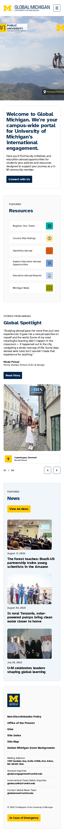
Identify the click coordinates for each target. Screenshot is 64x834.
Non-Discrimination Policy (24, 716)
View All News (18, 509)
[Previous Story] (47, 470)
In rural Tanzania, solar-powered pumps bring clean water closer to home (29, 617)
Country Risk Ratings (24, 238)
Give (10, 729)
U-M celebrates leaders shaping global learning (26, 670)
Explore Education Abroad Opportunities (27, 263)
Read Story (13, 375)
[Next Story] (56, 470)
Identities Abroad (22, 250)
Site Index (14, 735)
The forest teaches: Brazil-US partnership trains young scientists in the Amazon (30, 563)
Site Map (13, 741)
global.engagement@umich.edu (24, 773)
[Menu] (56, 8)
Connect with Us (19, 179)
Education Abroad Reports (27, 275)
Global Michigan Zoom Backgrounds (31, 748)
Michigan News (21, 287)
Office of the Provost (21, 723)
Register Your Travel (24, 225)
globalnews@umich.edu (20, 793)
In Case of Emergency (23, 818)
